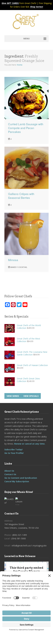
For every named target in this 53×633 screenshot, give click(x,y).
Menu (26, 38)
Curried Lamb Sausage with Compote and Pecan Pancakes (25, 128)
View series (13, 396)
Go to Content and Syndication (20, 477)
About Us (9, 470)
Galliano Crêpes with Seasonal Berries (21, 196)
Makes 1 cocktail (18, 267)
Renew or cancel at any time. (29, 443)
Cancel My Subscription (16, 481)
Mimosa (13, 260)
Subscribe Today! (13, 449)
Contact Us (10, 474)
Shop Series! (36, 6)
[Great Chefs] (26, 22)
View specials (31, 396)
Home (19, 64)
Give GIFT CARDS (10, 3)
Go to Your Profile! (14, 453)
